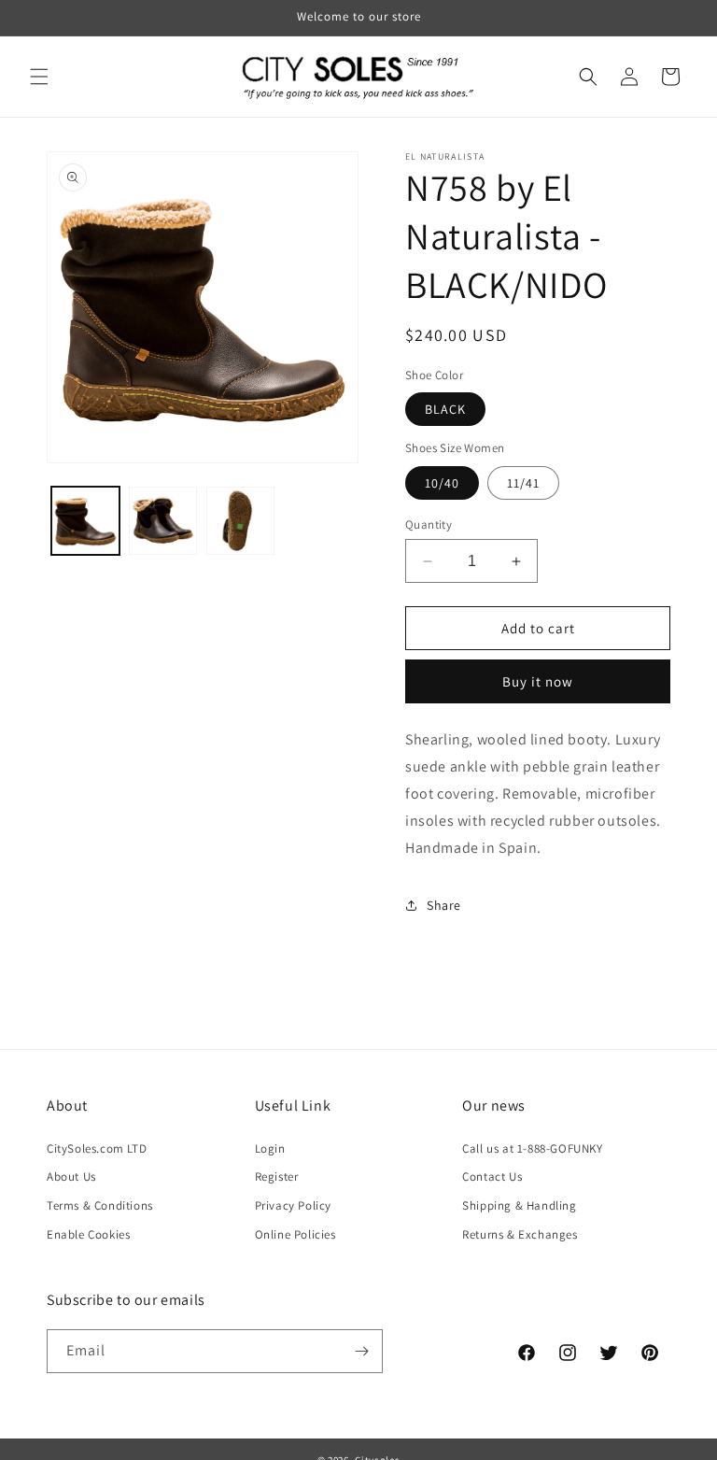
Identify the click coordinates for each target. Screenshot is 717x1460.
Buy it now (537, 681)
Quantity (428, 524)
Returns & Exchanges (519, 1234)
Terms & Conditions (100, 1205)
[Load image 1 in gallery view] (85, 521)
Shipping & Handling (519, 1205)
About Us (71, 1176)
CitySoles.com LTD (97, 1148)
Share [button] (444, 905)
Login (270, 1148)
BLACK (445, 409)
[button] (39, 76)
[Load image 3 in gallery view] (240, 521)
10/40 (442, 483)
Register (277, 1176)
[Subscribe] (361, 1351)
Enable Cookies (88, 1234)
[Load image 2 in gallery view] (163, 521)
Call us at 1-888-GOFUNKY (532, 1148)
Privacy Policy (293, 1205)
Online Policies (295, 1234)
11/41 (523, 483)
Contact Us (492, 1176)
